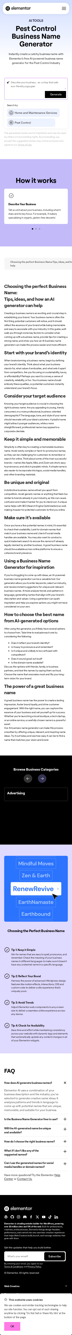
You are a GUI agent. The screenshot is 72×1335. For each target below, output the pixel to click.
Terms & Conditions (13, 1266)
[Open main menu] (64, 8)
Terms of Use (25, 144)
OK (12, 1326)
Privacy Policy (34, 1266)
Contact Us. (24, 1179)
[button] (32, 229)
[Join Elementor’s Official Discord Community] (25, 1217)
